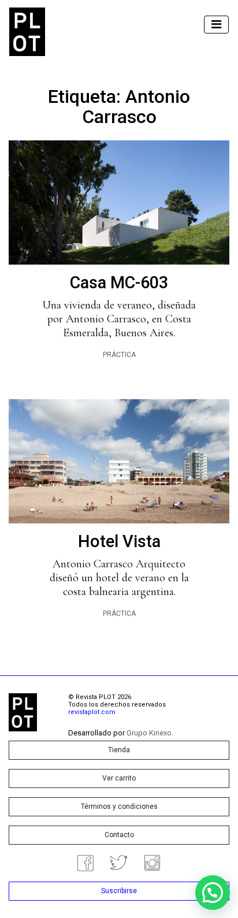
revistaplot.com (92, 712)
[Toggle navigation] (216, 25)
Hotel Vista (119, 541)
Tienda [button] (119, 750)
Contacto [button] (119, 835)
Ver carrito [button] (119, 778)
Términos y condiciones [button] (119, 806)
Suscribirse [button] (119, 891)
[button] (212, 892)
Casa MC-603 (119, 282)
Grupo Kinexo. (150, 733)
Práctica (119, 355)
